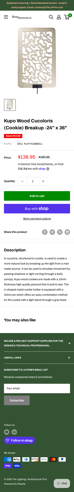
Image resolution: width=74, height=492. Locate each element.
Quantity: (10, 181)
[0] (66, 17)
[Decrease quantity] (22, 181)
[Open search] (51, 17)
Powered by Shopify (14, 483)
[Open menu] (6, 16)
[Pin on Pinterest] (52, 232)
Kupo (7, 143)
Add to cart (37, 196)
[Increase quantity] (43, 181)
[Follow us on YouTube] (6, 432)
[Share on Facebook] (45, 232)
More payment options (37, 218)
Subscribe (17, 400)
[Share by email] (67, 232)
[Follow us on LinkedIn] (14, 432)
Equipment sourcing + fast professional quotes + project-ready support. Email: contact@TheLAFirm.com (37, 5)
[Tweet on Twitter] (60, 232)
